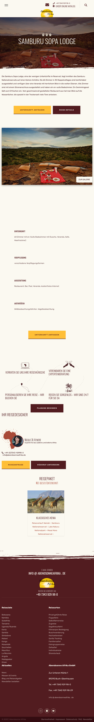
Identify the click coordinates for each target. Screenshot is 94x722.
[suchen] (85, 5)
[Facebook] (47, 711)
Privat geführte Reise (58, 615)
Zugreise (52, 624)
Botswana (6, 615)
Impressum (60, 719)
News (4, 672)
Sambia (5, 632)
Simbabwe (6, 635)
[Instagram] (40, 711)
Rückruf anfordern (48, 465)
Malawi (5, 638)
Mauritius (6, 650)
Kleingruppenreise (57, 644)
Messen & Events (9, 675)
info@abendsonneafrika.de (14, 455)
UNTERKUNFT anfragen (32, 110)
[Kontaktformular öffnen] (47, 4)
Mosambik (6, 644)
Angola (5, 656)
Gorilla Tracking (55, 638)
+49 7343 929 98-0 (47, 594)
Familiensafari (55, 641)
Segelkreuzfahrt (55, 627)
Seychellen (6, 647)
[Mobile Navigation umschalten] (6, 5)
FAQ (80, 719)
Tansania (5, 624)
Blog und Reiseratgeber (12, 678)
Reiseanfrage (15, 465)
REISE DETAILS (66, 110)
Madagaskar (7, 659)
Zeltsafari (53, 647)
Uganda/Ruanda (9, 627)
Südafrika (6, 621)
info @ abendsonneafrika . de (47, 573)
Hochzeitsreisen (55, 635)
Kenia (4, 630)
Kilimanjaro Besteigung (59, 630)
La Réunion (6, 653)
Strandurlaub (54, 653)
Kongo (4, 641)
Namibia (5, 618)
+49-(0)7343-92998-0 (14, 453)
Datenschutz (71, 719)
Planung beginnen (47, 408)
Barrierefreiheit (47, 719)
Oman (4, 662)
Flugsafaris (53, 618)
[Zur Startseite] (47, 13)
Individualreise (55, 650)
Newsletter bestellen (10, 681)
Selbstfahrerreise (56, 621)
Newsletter (87, 719)
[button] (47, 158)
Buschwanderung (56, 632)
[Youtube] (53, 711)
